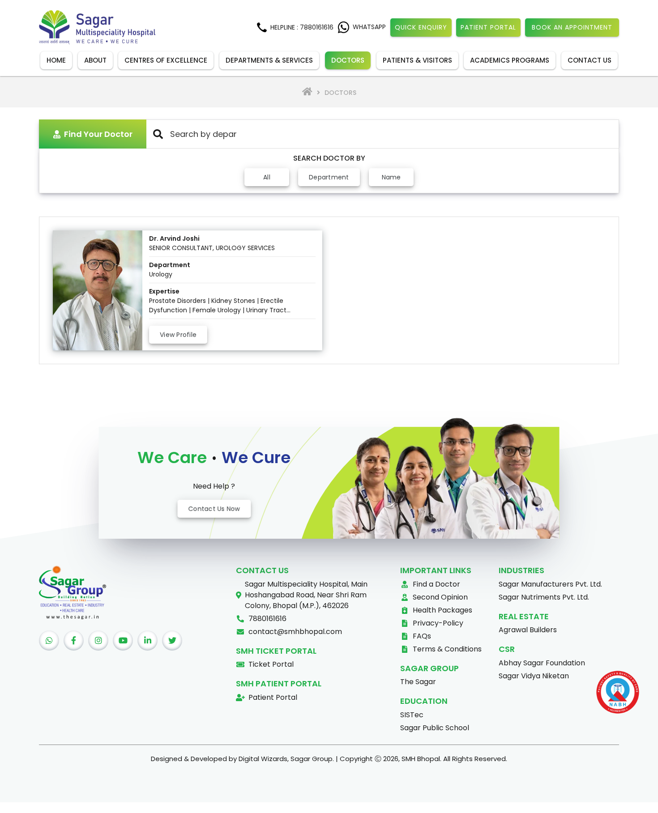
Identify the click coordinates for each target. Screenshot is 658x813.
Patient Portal (488, 27)
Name (391, 177)
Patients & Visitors (417, 60)
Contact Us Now (214, 508)
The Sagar (418, 682)
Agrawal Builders (528, 630)
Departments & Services (269, 60)
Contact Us (589, 60)
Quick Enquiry (421, 27)
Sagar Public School (434, 728)
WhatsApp (369, 26)
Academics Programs (509, 60)
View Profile (178, 334)
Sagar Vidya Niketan (534, 676)
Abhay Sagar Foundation (542, 663)
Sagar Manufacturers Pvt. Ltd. (550, 584)
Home (56, 60)
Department (329, 177)
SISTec (411, 715)
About (95, 60)
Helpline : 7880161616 (301, 27)
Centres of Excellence (165, 60)
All (266, 177)
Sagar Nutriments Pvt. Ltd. (544, 597)
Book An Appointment (572, 27)
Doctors (347, 60)
